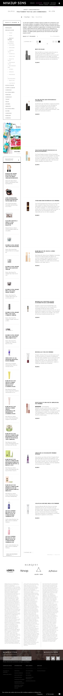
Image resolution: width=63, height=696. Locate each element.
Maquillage (27, 17)
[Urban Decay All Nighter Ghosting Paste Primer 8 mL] (9, 352)
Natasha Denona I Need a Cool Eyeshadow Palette (11, 223)
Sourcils (12, 53)
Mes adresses (28, 675)
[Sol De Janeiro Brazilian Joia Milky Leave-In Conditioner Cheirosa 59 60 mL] (9, 505)
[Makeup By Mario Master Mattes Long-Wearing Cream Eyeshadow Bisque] (9, 168)
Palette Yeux (11, 59)
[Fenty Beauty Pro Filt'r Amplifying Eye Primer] (28, 408)
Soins (7, 111)
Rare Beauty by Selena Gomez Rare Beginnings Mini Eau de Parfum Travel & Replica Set (12, 462)
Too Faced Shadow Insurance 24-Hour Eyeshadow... (46, 151)
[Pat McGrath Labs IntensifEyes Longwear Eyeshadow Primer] (28, 106)
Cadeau (8, 118)
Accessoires (11, 78)
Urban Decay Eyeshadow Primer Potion (45, 453)
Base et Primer (11, 39)
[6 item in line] (53, 41)
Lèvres (11, 69)
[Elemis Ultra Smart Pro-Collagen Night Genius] (9, 284)
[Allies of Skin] (39, 571)
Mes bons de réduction (30, 680)
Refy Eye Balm (39, 49)
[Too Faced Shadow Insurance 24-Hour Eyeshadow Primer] (28, 156)
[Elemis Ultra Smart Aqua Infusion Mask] (9, 239)
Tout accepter (50, 694)
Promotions (16, 670)
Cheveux (8, 90)
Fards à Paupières (11, 42)
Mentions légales (18, 677)
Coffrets (12, 83)
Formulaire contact (7, 674)
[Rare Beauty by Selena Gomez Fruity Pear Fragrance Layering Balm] (9, 375)
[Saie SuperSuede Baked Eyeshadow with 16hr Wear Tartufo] (9, 192)
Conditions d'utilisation (19, 679)
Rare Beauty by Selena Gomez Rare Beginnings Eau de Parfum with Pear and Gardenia (12, 436)
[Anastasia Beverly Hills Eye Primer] (28, 509)
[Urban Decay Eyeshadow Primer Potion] (28, 459)
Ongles (11, 71)
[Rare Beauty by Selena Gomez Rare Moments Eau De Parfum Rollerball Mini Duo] (9, 479)
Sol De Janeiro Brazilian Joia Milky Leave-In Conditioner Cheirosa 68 (10, 539)
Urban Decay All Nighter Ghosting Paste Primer (11, 359)
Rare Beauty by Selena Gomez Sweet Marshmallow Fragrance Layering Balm (10, 410)
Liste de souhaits (53, 4)
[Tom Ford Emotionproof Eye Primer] (28, 207)
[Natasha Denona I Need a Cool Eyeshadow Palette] (9, 215)
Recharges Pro (12, 66)
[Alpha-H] (53, 571)
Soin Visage (9, 85)
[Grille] (37, 41)
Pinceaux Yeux (11, 63)
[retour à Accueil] (20, 17)
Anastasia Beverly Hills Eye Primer (47, 503)
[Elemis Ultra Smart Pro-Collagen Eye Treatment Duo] (9, 329)
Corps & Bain (10, 87)
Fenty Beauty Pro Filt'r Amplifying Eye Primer (47, 403)
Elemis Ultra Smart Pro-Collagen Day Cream (12, 268)
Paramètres (40, 694)
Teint (10, 32)
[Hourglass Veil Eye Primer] (28, 358)
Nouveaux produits (9, 159)
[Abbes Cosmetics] (10, 571)
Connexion (46, 4)
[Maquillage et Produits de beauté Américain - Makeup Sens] (14, 2)
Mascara (12, 47)
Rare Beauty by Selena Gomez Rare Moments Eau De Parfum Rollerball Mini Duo (12, 487)
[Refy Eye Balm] (28, 55)
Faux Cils (12, 56)
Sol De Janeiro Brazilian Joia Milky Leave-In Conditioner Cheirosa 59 (10, 513)
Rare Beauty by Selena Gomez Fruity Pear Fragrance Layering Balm (10, 383)
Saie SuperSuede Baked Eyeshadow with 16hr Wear (11, 199)
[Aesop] (24, 571)
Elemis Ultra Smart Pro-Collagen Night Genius (12, 291)
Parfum (8, 94)
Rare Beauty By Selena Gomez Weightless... (45, 251)
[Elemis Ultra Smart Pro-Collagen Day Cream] (9, 261)
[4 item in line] (56, 41)
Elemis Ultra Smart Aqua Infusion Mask (12, 245)
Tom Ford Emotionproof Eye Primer (47, 200)
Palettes (12, 80)
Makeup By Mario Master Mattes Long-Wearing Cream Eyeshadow (11, 176)
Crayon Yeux (11, 51)
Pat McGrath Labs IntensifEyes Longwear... (45, 100)
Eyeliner (11, 45)
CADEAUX (8, 97)
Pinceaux (12, 74)
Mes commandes (29, 670)
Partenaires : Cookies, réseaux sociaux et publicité (18, 686)
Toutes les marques (41, 670)
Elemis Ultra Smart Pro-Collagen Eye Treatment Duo (12, 336)
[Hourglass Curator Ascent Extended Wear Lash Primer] (28, 307)
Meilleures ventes (18, 675)
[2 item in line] (59, 41)
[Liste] (40, 41)
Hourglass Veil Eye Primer (44, 352)
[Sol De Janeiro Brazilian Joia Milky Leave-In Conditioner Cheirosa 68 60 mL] (9, 531)
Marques (8, 27)
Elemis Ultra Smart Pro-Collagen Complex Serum (12, 313)
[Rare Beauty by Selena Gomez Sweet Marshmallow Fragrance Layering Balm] (9, 401)
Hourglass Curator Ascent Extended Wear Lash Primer (44, 302)
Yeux (33, 17)
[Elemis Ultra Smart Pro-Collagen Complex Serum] (9, 307)
